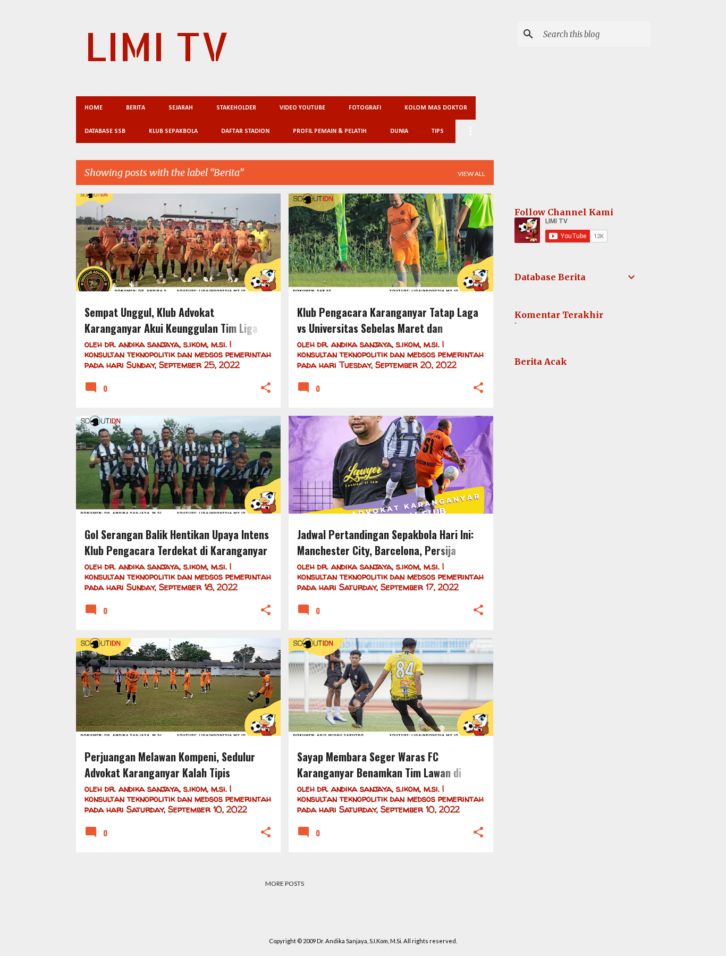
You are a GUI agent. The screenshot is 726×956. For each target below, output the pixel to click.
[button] (265, 388)
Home (94, 108)
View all (471, 174)
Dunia (399, 131)
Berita (135, 108)
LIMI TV (157, 46)
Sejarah (180, 108)
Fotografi (365, 108)
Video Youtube (302, 108)
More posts (284, 883)
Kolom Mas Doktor (435, 108)
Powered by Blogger (369, 919)
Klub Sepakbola (173, 131)
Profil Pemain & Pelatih (330, 131)
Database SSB (105, 131)
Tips (438, 131)
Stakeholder (236, 108)
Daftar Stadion (245, 131)
